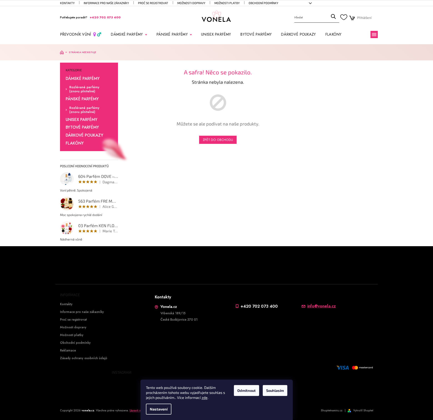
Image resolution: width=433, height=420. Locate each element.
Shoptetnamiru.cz (332, 410)
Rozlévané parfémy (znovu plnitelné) (84, 89)
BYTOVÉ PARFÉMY (82, 127)
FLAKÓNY (75, 143)
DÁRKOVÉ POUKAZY (84, 135)
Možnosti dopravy (191, 3)
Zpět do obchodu (218, 140)
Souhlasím (275, 390)
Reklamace (68, 350)
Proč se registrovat (153, 3)
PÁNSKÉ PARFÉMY (82, 99)
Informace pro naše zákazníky (106, 3)
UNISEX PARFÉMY (81, 119)
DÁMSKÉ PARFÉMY (83, 78)
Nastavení (159, 409)
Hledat (333, 17)
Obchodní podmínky (263, 3)
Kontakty (67, 3)
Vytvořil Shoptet (363, 410)
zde (205, 397)
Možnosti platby (227, 3)
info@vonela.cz (321, 306)
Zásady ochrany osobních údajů (83, 358)
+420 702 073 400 (259, 306)
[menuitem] (80, 34)
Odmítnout (246, 390)
